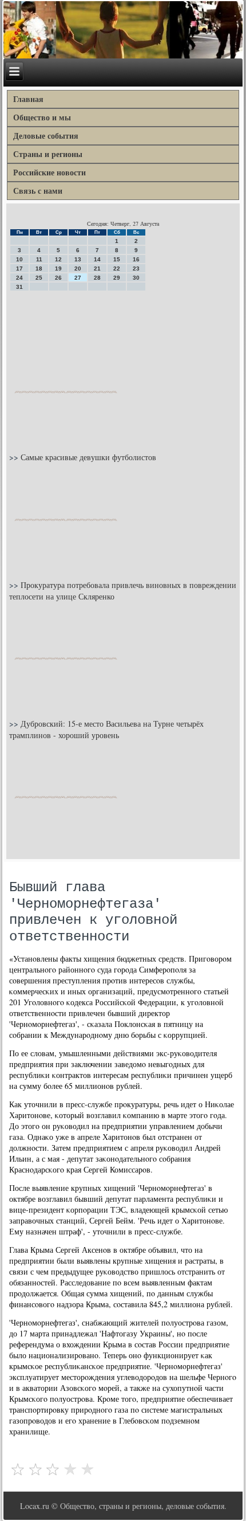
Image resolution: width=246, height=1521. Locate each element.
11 (39, 259)
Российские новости (49, 172)
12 (58, 259)
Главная (28, 99)
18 (38, 268)
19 (58, 268)
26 (58, 278)
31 (19, 287)
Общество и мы (42, 117)
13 (77, 259)
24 (19, 278)
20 (77, 268)
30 (136, 278)
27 (77, 278)
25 (38, 278)
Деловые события (45, 136)
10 (19, 259)
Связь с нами (37, 191)
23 (136, 268)
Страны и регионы (47, 154)
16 (136, 259)
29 (116, 278)
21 (97, 268)
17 (19, 268)
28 (97, 278)
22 (116, 268)
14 (97, 259)
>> (15, 457)
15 (116, 259)
